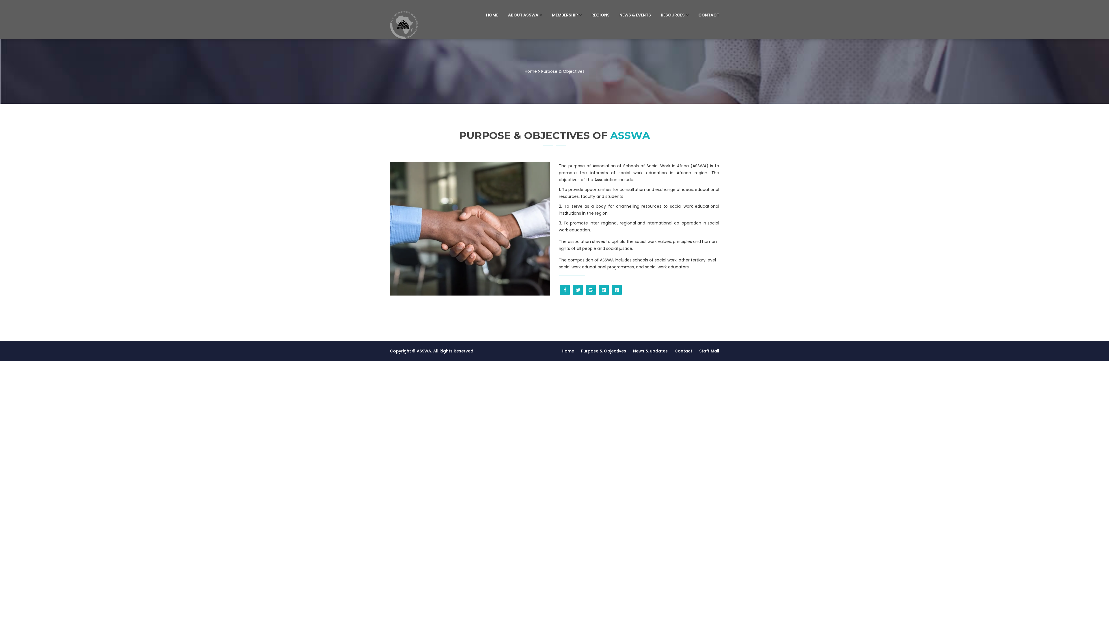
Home (492, 15)
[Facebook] (565, 290)
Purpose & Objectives (603, 351)
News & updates (650, 351)
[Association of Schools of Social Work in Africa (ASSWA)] (428, 25)
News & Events (635, 15)
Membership (565, 15)
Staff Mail (709, 351)
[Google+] (591, 290)
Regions (600, 15)
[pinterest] (617, 290)
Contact (708, 15)
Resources (673, 15)
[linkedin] (604, 290)
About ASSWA (523, 15)
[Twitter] (578, 290)
